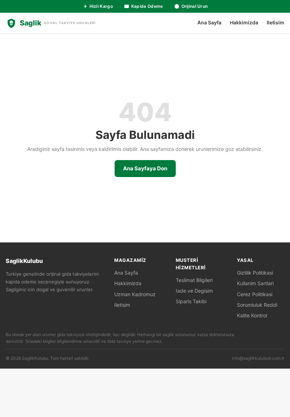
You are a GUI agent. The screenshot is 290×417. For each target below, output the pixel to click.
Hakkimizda (244, 22)
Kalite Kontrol (252, 315)
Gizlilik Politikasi (255, 273)
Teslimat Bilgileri (194, 280)
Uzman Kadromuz (135, 294)
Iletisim (275, 22)
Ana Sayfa (209, 22)
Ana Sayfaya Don (145, 168)
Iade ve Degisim (194, 291)
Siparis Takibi (191, 301)
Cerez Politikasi (254, 294)
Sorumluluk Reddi (257, 305)
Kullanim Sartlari (255, 283)
